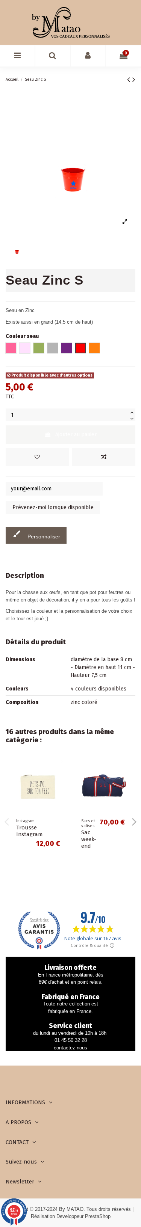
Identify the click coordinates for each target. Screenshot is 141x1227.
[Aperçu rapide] (59, 796)
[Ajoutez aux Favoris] (37, 457)
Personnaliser (36, 534)
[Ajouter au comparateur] (103, 457)
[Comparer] (59, 783)
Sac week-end (88, 839)
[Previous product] (129, 79)
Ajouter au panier (76, 434)
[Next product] (133, 79)
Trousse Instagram (29, 831)
